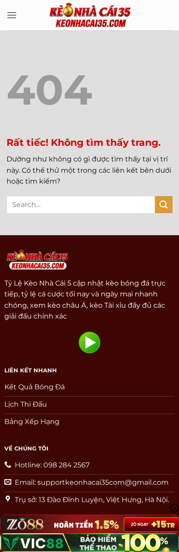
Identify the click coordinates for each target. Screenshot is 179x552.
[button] (12, 15)
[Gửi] (163, 204)
